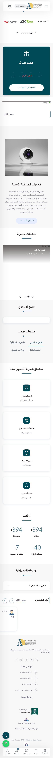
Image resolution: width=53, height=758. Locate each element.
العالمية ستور (15, 739)
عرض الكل (9, 114)
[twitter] (32, 660)
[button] (35, 33)
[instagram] (37, 660)
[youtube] (21, 660)
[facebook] (16, 660)
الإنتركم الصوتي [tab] (18, 350)
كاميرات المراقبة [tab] (17, 342)
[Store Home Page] (34, 6)
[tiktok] (26, 660)
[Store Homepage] (26, 643)
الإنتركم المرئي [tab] (36, 342)
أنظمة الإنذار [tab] (35, 350)
